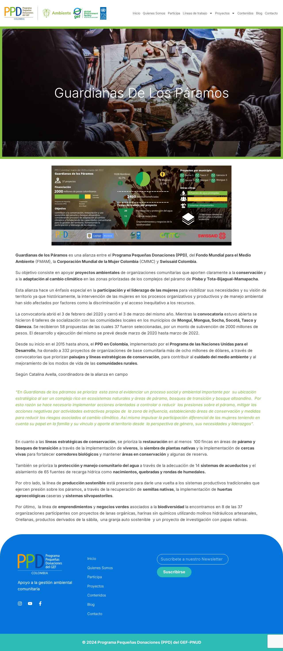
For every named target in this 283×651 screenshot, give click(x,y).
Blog (259, 13)
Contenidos (245, 13)
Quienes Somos (154, 13)
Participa (174, 13)
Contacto (271, 13)
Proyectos (222, 13)
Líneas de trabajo (195, 13)
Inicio (136, 13)
